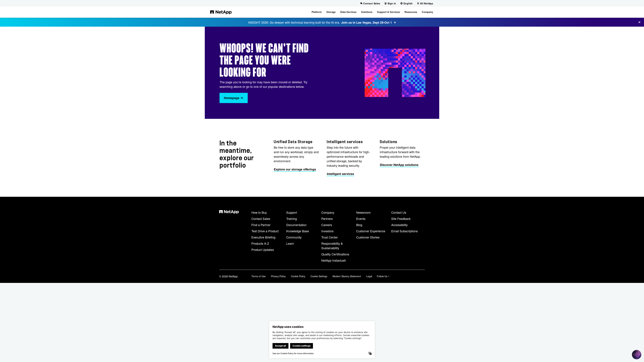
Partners (327, 218)
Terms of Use (258, 276)
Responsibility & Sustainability (332, 245)
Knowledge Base (297, 231)
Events (360, 218)
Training (291, 218)
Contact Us (398, 212)
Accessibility (399, 225)
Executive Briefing (263, 237)
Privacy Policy (278, 276)
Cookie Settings (319, 276)
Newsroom (363, 212)
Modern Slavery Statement (347, 276)
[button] (316, 12)
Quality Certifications (335, 254)
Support (291, 212)
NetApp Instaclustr (333, 260)
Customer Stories (368, 237)
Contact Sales (260, 218)
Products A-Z (260, 243)
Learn (290, 243)
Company (327, 212)
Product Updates (262, 249)
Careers (326, 225)
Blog (359, 225)
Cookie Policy (298, 276)
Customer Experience (370, 231)
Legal (369, 276)
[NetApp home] (221, 12)
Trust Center (329, 237)
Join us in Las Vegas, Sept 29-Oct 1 (366, 22)
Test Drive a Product (265, 231)
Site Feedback (401, 218)
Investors (327, 231)
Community (294, 237)
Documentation (296, 225)
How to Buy (259, 212)
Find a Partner (261, 225)
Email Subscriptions (404, 231)
